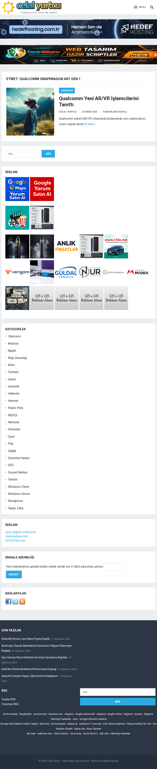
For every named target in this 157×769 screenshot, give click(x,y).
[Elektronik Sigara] (17, 257)
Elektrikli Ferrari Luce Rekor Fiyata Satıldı (26, 638)
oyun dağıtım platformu (20, 532)
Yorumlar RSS (10, 704)
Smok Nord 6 (90, 733)
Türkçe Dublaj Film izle (139, 723)
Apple (12, 350)
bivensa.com (56, 714)
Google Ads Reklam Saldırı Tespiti (19, 723)
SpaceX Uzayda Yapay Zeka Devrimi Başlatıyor (30, 675)
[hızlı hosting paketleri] (78, 37)
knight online (115, 714)
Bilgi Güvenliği (17, 358)
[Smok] (42, 257)
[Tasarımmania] (138, 283)
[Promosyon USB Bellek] (42, 283)
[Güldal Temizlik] (66, 283)
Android (13, 343)
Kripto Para (15, 408)
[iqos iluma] (42, 228)
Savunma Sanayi (19, 458)
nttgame (69, 714)
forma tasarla (10, 714)
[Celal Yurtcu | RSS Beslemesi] (22, 603)
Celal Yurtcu (68, 111)
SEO (11, 465)
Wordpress (15, 501)
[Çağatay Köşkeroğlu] (114, 283)
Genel (12, 379)
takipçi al (72, 723)
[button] (140, 7)
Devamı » (90, 124)
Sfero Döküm (61, 733)
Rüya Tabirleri (94, 728)
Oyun (11, 436)
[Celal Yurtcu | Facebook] (8, 603)
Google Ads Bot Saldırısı (93, 719)
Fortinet (13, 372)
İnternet (13, 401)
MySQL (13, 415)
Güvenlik (13, 386)
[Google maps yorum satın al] (17, 200)
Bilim (11, 365)
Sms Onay (75, 733)
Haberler (67, 90)
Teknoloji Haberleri (61, 719)
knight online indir (85, 714)
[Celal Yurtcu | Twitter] (15, 603)
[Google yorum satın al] (42, 200)
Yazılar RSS (9, 699)
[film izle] (17, 228)
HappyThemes (110, 760)
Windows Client (18, 487)
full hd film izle (15, 540)
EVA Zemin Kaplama (114, 723)
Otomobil (14, 429)
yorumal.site (40, 714)
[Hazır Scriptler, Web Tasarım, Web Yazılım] (78, 63)
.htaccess (14, 336)
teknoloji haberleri (120, 733)
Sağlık (12, 451)
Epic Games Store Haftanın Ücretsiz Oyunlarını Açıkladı (34, 657)
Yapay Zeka (15, 508)
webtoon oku (44, 733)
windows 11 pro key (90, 723)
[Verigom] (17, 283)
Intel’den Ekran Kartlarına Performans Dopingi (29, 669)
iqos (75, 719)
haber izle (79, 728)
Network (13, 422)
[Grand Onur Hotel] (90, 283)
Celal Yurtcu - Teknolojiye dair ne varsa (68, 760)
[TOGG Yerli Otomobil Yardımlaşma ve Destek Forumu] (116, 257)
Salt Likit (104, 733)
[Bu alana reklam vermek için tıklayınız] (42, 309)
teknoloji (44, 723)
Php (10, 443)
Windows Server (19, 494)
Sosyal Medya (17, 472)
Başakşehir (26, 714)
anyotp (138, 714)
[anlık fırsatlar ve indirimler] (67, 257)
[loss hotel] (17, 309)
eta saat (31, 733)
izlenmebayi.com (16, 536)
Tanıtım (13, 479)
